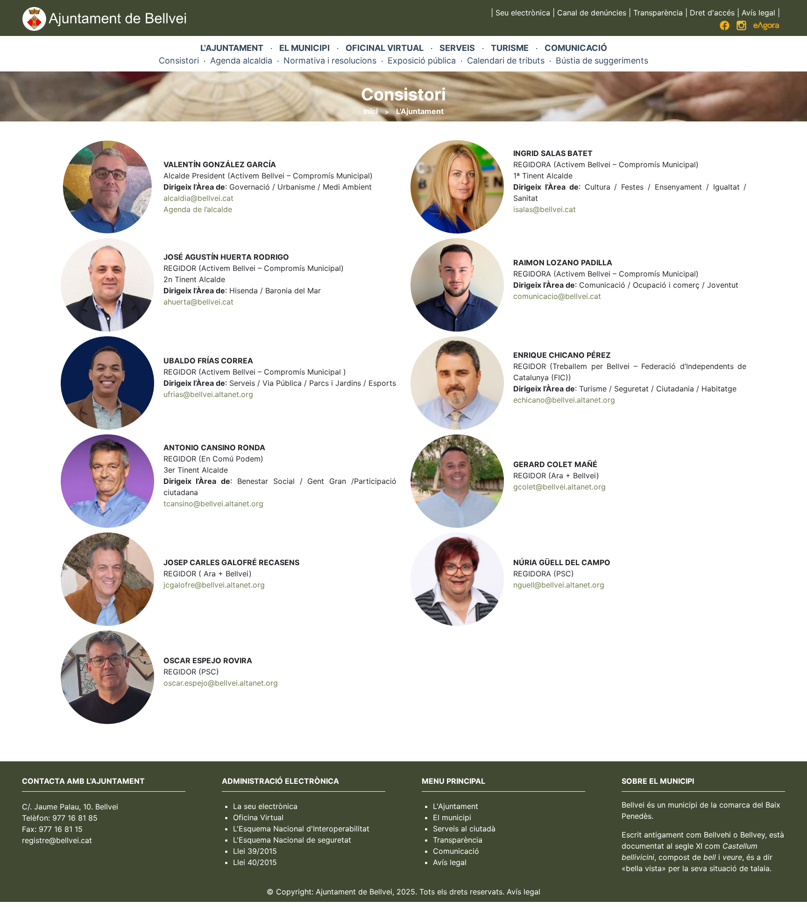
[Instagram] (741, 27)
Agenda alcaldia (241, 60)
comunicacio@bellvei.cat (557, 296)
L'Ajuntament (420, 111)
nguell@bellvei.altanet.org (558, 584)
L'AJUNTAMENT (231, 48)
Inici (370, 111)
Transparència (658, 12)
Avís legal (758, 12)
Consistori (179, 60)
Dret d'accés (712, 12)
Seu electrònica (523, 12)
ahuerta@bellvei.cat (198, 301)
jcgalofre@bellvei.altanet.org (214, 584)
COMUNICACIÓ (576, 48)
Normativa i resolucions (329, 60)
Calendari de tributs (506, 60)
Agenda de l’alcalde (197, 209)
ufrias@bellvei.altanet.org (208, 394)
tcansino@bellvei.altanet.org (213, 503)
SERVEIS (457, 48)
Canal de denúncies (591, 12)
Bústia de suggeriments (602, 60)
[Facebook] (724, 27)
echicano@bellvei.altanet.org (564, 399)
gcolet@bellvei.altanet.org (559, 486)
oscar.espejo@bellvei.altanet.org (220, 683)
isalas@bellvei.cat (544, 209)
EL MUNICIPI (304, 48)
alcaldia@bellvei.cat (198, 198)
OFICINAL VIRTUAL (385, 48)
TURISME (510, 48)
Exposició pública (422, 60)
